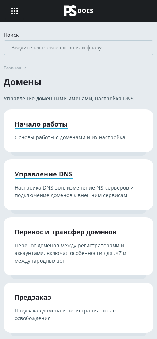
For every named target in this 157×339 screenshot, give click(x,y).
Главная (13, 68)
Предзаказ (33, 298)
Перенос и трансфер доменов (65, 232)
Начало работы (41, 124)
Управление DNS (44, 174)
